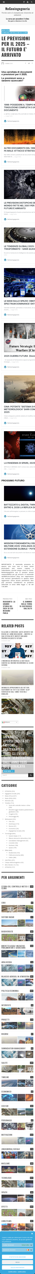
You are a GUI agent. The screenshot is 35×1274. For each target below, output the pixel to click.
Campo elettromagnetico (13, 862)
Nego (17, 1262)
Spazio (11, 848)
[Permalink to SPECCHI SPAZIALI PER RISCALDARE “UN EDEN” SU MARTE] (21, 1198)
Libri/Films (8, 860)
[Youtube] (27, 2)
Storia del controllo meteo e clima (14, 33)
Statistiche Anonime (17, 1257)
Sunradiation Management (17, 841)
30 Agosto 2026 (5, 641)
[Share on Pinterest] (32, 63)
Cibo (10, 821)
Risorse (11, 826)
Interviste (8, 801)
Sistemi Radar (13, 836)
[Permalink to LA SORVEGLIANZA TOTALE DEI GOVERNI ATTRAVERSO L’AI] (21, 1155)
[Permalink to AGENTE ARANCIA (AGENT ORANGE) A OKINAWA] (9, 1068)
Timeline (7, 803)
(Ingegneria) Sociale (15, 831)
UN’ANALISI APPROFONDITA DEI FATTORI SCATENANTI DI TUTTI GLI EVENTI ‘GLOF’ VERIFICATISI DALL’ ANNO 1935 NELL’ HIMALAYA (15, 690)
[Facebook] (24, 2)
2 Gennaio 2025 (9, 63)
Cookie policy (12, 1271)
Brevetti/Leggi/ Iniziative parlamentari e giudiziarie (13, 946)
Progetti (11, 814)
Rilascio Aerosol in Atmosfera (18, 838)
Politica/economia (14, 855)
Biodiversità (12, 853)
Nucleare (11, 845)
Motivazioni (8, 819)
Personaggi (12, 816)
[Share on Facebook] (25, 63)
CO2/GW (11, 843)
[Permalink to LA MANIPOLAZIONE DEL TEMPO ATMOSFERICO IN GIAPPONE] (29, 894)
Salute (11, 857)
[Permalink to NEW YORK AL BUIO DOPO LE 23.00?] (21, 1097)
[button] (32, 1234)
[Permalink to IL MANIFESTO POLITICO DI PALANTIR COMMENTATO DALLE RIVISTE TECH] (29, 1155)
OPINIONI (8, 791)
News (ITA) (5, 30)
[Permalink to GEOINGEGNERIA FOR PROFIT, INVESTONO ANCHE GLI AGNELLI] (29, 1097)
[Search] (3, 2)
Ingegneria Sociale (10, 794)
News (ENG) (9, 798)
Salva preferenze (17, 1267)
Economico (12, 828)
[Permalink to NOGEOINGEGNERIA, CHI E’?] (9, 1011)
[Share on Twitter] (29, 63)
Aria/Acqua (12, 824)
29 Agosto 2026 (5, 667)
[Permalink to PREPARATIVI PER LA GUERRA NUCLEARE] (9, 1169)
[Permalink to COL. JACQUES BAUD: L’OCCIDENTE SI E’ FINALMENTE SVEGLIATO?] (21, 1011)
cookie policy (22, 1271)
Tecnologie (8, 833)
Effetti (7, 850)
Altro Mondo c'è (10, 865)
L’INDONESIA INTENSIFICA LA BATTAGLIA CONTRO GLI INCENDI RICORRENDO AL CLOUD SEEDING (17, 663)
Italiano (7, 722)
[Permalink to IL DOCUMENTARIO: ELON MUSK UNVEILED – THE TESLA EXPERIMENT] (29, 1227)
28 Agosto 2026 (5, 696)
